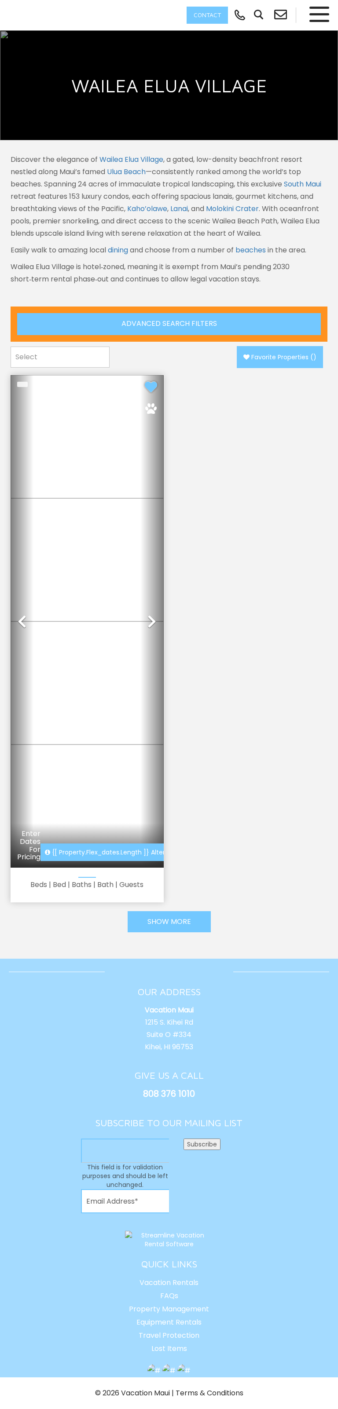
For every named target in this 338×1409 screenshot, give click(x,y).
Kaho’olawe (147, 209)
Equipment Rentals (169, 1322)
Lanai (179, 209)
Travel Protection (169, 1335)
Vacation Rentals (169, 1283)
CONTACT (207, 14)
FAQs (169, 1296)
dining (118, 250)
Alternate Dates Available (140, 852)
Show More (169, 921)
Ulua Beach (126, 172)
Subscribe (202, 1144)
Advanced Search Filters (169, 323)
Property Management (169, 1309)
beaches (250, 250)
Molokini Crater (232, 209)
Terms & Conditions (209, 1393)
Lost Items (169, 1348)
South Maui (302, 184)
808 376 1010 (169, 1094)
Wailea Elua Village (131, 159)
